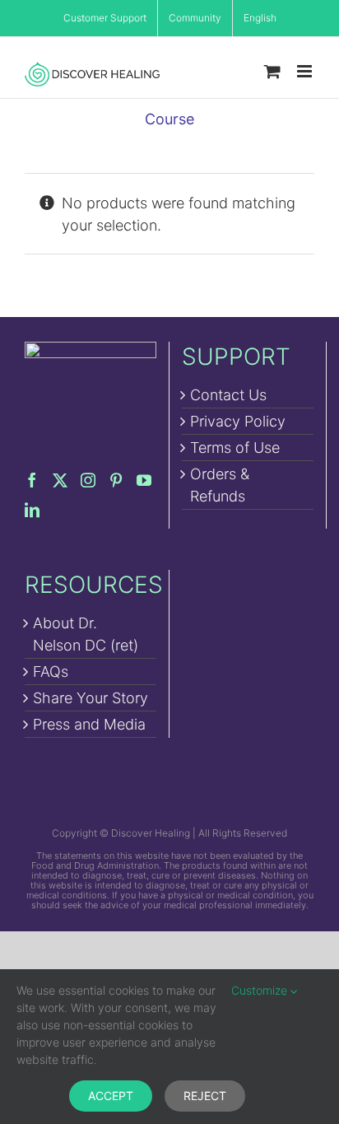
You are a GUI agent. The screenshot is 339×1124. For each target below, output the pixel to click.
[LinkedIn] (32, 509)
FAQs (50, 671)
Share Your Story (90, 698)
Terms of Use (235, 447)
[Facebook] (32, 480)
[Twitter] (60, 480)
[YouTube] (144, 480)
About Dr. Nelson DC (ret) (85, 634)
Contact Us (228, 394)
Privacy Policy (238, 421)
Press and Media (89, 724)
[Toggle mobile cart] (272, 71)
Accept (110, 1096)
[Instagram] (88, 480)
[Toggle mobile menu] (305, 71)
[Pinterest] (116, 480)
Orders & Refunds (219, 485)
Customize (260, 990)
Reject (204, 1096)
